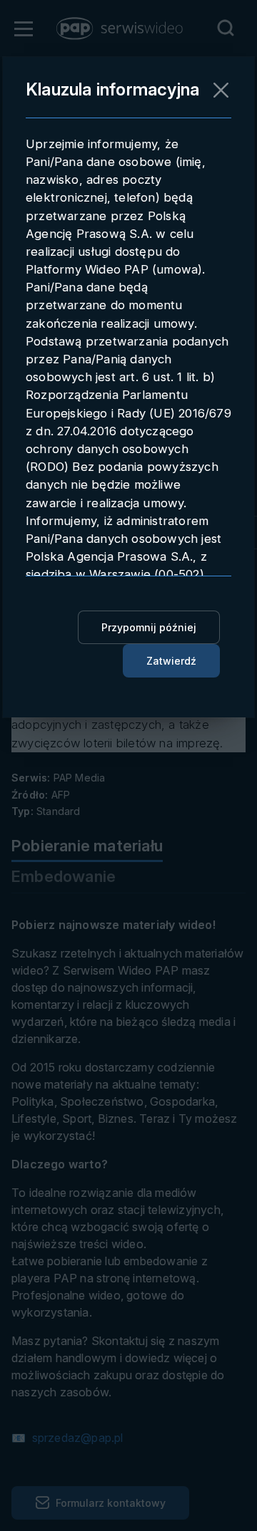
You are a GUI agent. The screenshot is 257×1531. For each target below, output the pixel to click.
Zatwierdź (171, 661)
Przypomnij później (148, 627)
